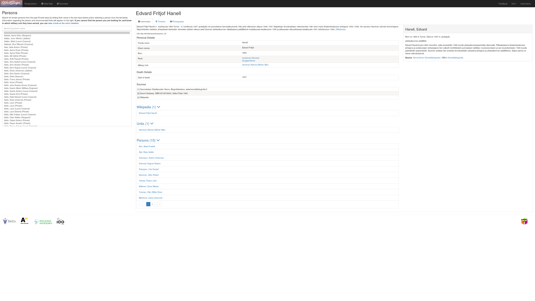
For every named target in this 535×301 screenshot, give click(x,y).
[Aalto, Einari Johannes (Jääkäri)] (67, 70)
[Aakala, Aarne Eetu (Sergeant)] (67, 35)
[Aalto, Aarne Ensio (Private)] (67, 50)
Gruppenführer (248, 60)
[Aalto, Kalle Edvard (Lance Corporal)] (67, 96)
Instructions (526, 3)
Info (513, 3)
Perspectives (30, 3)
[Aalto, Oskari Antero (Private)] (67, 120)
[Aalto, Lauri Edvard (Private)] (67, 111)
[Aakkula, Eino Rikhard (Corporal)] (67, 44)
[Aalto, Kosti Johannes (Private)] (67, 99)
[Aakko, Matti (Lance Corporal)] (67, 41)
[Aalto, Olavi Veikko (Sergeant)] (67, 117)
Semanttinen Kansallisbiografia (426, 57)
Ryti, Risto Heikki (146, 152)
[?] (67, 33)
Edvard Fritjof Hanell (148, 113)
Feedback (503, 3)
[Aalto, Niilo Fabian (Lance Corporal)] (67, 114)
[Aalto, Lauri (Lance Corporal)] (67, 108)
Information (145, 21)
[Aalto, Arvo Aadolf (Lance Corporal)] (67, 61)
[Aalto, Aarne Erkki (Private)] (67, 53)
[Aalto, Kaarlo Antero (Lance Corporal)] (67, 91)
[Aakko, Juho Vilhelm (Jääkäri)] (67, 38)
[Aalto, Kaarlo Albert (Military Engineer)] (67, 88)
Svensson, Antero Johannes (151, 157)
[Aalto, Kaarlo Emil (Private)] (67, 94)
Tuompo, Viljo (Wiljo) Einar (150, 192)
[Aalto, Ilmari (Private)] (67, 82)
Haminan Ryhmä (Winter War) (255, 64)
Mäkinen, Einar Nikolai (149, 186)
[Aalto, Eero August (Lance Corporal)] (67, 67)
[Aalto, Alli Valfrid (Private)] (67, 55)
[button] (268, 107)
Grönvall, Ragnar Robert (149, 163)
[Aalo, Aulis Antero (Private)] (67, 47)
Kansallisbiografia (455, 57)
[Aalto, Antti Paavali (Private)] (67, 58)
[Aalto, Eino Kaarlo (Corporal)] (67, 73)
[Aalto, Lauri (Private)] (67, 102)
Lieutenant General (250, 57)
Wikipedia (340, 29)
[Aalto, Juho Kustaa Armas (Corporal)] (67, 85)
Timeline (161, 21)
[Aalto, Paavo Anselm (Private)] (67, 123)
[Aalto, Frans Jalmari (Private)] (67, 79)
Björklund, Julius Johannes (150, 197)
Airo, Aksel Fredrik (147, 146)
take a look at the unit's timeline (63, 23)
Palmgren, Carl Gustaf (149, 169)
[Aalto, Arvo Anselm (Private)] (67, 64)
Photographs (178, 21)
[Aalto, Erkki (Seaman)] (67, 76)
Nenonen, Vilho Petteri (149, 174)
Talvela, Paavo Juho (148, 180)
